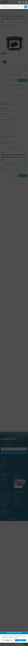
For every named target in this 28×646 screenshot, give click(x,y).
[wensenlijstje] (23, 2)
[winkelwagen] (26, 2)
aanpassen (7, 640)
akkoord (20, 640)
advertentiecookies (13, 637)
